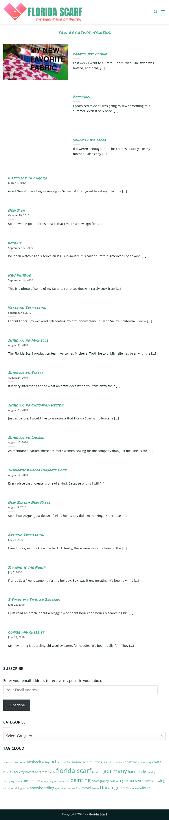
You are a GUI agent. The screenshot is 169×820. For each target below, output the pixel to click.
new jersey (47, 781)
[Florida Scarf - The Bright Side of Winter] (58, 12)
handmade (137, 771)
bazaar (77, 762)
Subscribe (16, 705)
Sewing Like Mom (89, 140)
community (144, 762)
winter (145, 787)
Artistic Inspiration (26, 534)
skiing (18, 788)
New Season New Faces (29, 502)
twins (95, 788)
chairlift (107, 762)
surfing (76, 788)
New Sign (16, 210)
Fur (101, 772)
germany (115, 771)
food (95, 772)
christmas (130, 762)
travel (86, 787)
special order (63, 788)
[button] (155, 11)
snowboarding (42, 787)
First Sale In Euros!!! (27, 178)
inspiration (32, 781)
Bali (68, 762)
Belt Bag (81, 97)
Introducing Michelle (28, 340)
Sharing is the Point (26, 567)
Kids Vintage (19, 275)
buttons (96, 762)
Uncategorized (114, 788)
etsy (14, 771)
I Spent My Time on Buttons (34, 599)
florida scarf (73, 770)
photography (100, 781)
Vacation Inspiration (27, 307)
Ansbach (34, 762)
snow (26, 788)
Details (14, 243)
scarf (138, 781)
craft (155, 762)
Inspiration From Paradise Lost (37, 470)
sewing (159, 780)
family (51, 772)
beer (86, 762)
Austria (61, 762)
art (53, 761)
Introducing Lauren (26, 437)
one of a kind (62, 781)
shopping (8, 788)
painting (80, 780)
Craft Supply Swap (90, 54)
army (46, 762)
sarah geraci (122, 780)
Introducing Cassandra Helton (36, 405)
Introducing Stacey (25, 372)
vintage (134, 788)
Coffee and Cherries (26, 632)
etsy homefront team (33, 772)
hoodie (19, 781)
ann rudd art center (14, 762)
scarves (147, 781)
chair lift (117, 762)
